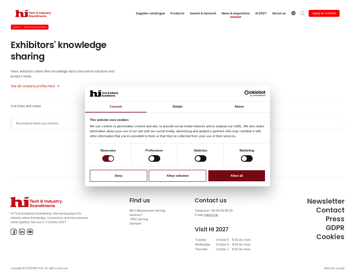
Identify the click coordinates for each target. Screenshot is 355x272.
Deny (118, 175)
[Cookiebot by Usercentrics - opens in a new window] (247, 93)
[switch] (154, 158)
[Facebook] (13, 233)
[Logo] (33, 13)
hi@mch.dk (211, 215)
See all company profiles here (33, 86)
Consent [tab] (116, 106)
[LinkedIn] (22, 233)
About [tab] (239, 106)
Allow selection (178, 175)
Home (16, 27)
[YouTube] (30, 233)
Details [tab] (178, 106)
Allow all (237, 175)
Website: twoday (334, 268)
